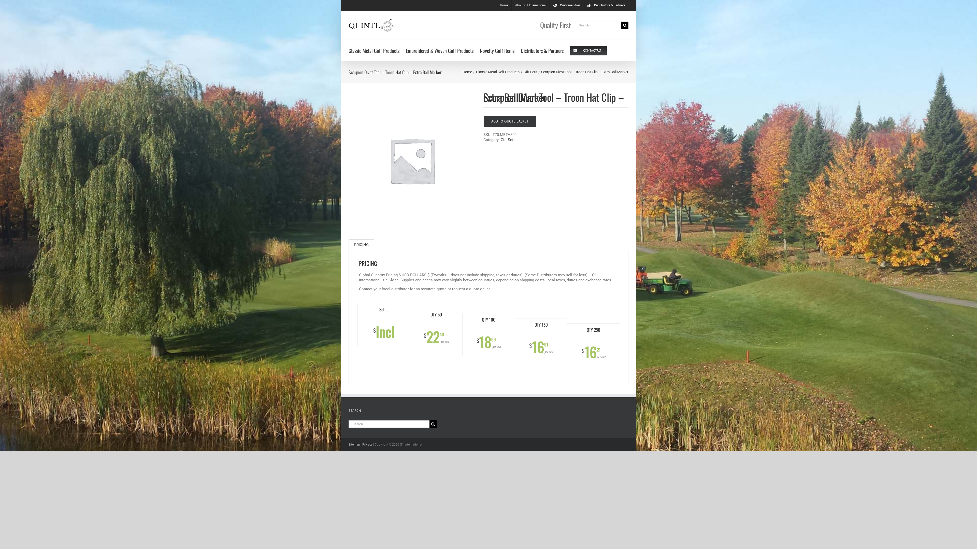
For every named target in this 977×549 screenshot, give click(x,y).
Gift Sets (508, 140)
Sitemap (354, 444)
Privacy (367, 444)
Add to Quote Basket (510, 121)
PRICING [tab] (361, 244)
